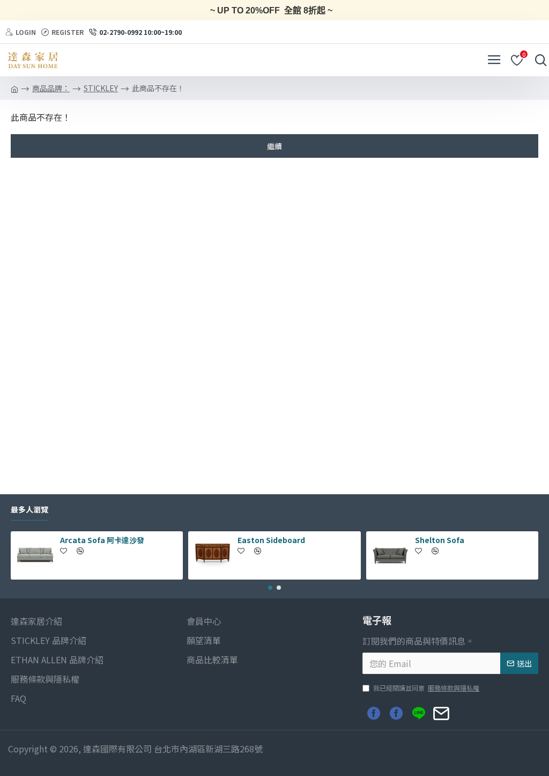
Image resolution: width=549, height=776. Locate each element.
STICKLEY (101, 88)
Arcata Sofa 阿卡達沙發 (102, 540)
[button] (270, 587)
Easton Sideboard (271, 540)
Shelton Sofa (439, 540)
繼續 (274, 146)
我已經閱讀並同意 (426, 687)
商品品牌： (51, 88)
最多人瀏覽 (29, 510)
